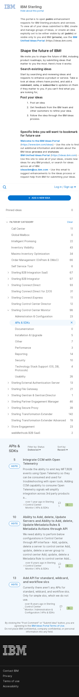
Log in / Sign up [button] (64, 186)
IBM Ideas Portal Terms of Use (48, 625)
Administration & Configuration (39, 611)
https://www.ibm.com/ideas (37, 144)
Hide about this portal (32, 10)
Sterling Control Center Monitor (39, 504)
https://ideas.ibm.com (63, 155)
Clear (70, 222)
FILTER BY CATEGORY (21, 222)
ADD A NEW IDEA (40, 197)
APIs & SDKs (42, 507)
